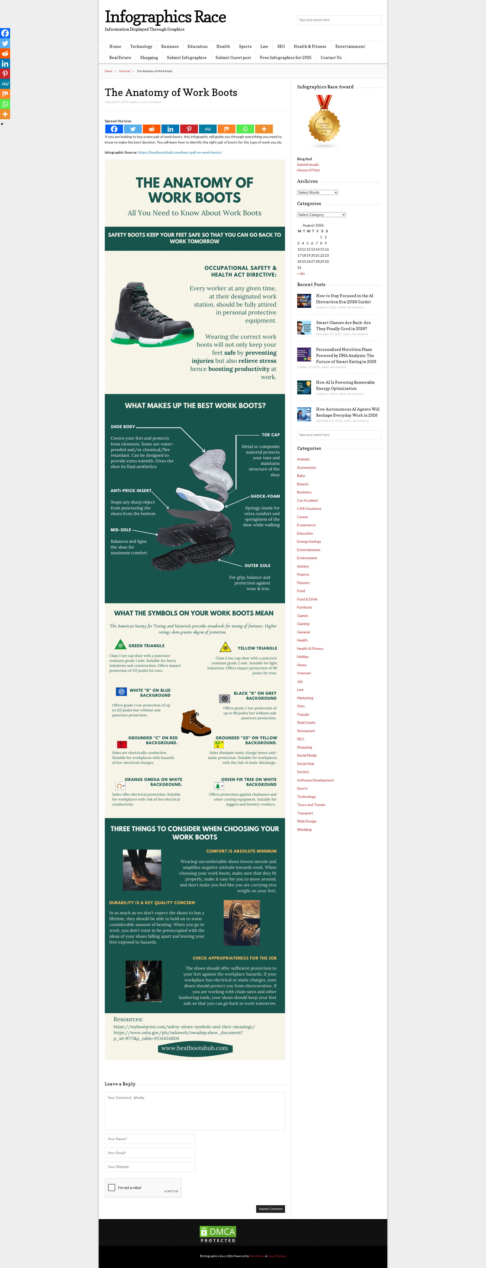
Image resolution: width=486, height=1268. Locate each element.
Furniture (304, 607)
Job (300, 681)
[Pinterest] (189, 129)
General (124, 71)
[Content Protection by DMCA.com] (218, 1243)
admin (134, 102)
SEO (281, 46)
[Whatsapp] (245, 129)
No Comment (355, 307)
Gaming (303, 623)
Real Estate (120, 57)
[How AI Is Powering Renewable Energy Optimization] (304, 387)
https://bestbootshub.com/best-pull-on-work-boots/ (180, 152)
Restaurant (306, 731)
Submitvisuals (308, 164)
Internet (304, 673)
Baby (301, 475)
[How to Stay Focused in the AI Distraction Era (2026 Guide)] (304, 301)
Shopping (149, 57)
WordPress (257, 1256)
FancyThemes (277, 1256)
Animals (303, 459)
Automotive (306, 467)
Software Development (315, 780)
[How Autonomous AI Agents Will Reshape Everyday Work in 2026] (304, 414)
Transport (305, 813)
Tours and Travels (311, 804)
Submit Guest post (233, 57)
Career (302, 517)
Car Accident (307, 500)
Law (264, 46)
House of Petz (308, 170)
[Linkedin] (170, 129)
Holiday (303, 656)
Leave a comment (150, 102)
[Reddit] (151, 129)
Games (302, 615)
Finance (303, 574)
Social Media (307, 755)
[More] (264, 129)
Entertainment (350, 46)
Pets (301, 706)
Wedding (304, 829)
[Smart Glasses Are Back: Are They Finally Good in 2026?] (304, 327)
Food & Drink (307, 599)
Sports (245, 46)
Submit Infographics (187, 57)
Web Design (307, 821)
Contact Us (331, 57)
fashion (303, 566)
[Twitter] (133, 129)
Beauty (303, 484)
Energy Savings (309, 541)
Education (198, 46)
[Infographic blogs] (324, 148)
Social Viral (305, 763)
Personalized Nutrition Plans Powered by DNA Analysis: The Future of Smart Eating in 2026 (346, 355)
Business (170, 46)
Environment (307, 558)
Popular (303, 714)
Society (303, 772)
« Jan (301, 273)
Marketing (305, 698)
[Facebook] (114, 129)
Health (223, 46)
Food (301, 591)
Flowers (303, 582)
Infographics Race (165, 16)
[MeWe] (208, 129)
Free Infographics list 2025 (286, 57)
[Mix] (226, 129)
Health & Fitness (310, 46)
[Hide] (2, 124)
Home (115, 46)
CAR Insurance (309, 508)
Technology (141, 46)
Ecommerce (306, 525)
